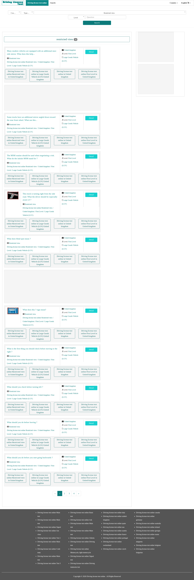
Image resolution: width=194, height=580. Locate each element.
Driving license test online (37, 3)
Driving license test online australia (148, 523)
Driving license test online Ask (81, 520)
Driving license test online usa (113, 527)
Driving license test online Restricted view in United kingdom (16, 74)
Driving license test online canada (148, 513)
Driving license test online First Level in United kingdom (89, 74)
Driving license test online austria (115, 531)
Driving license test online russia (147, 534)
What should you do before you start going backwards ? (30, 457)
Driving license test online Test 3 (49, 563)
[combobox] (14, 12)
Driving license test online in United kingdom (64, 74)
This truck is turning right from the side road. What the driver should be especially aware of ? (40, 197)
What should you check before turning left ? (25, 387)
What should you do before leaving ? (22, 422)
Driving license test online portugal (115, 538)
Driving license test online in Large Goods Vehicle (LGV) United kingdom (40, 75)
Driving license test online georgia (148, 531)
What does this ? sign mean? (34, 310)
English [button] (184, 3)
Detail (91, 52)
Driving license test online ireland (148, 527)
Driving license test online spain (114, 523)
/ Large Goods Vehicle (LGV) (22, 66)
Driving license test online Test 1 (49, 538)
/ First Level (38, 211)
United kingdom (70, 50)
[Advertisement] (52, 98)
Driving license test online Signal (49, 527)
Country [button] (173, 3)
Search (52, 3)
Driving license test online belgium (148, 545)
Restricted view (14, 58)
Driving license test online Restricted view (22, 62)
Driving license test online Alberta (82, 538)
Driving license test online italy (114, 513)
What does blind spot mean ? (19, 239)
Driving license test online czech (114, 549)
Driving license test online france (114, 534)
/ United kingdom (43, 62)
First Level (72, 54)
